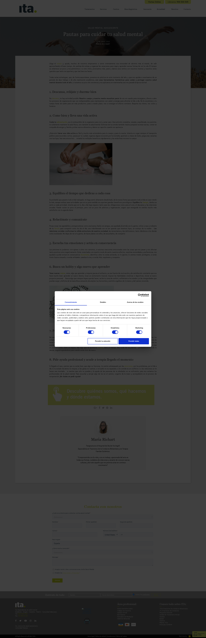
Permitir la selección (102, 341)
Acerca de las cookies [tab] (135, 302)
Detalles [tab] (103, 302)
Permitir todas (133, 341)
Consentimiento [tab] (71, 302)
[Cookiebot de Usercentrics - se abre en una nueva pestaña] (139, 295)
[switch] (91, 332)
